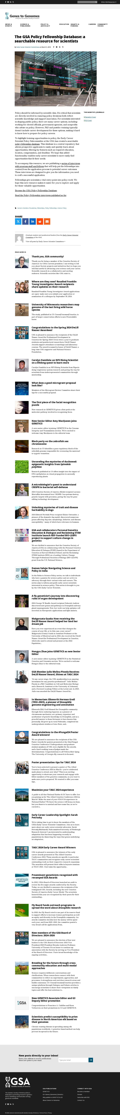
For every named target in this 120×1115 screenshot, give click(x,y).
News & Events (8, 25)
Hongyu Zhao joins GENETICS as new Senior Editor (56, 653)
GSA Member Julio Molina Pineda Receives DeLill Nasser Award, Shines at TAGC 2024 (55, 673)
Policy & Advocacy (45, 25)
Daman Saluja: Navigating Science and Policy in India (53, 569)
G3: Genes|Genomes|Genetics (53, 1094)
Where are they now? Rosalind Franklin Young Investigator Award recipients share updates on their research (54, 284)
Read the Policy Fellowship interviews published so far (40, 195)
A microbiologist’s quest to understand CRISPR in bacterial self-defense (54, 486)
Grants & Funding (75, 25)
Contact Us (80, 1100)
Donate (79, 1094)
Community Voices (103, 25)
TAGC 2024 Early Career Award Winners (54, 847)
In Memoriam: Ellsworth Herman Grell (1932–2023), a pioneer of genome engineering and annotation (53, 702)
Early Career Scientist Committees (28, 47)
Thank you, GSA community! (48, 256)
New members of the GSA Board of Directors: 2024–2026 (51, 934)
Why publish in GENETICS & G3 (53, 1097)
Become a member (83, 1091)
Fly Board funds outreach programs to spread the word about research (56, 906)
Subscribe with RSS (83, 1097)
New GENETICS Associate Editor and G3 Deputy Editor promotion (53, 999)
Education (64, 24)
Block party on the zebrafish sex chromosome (50, 442)
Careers (92, 24)
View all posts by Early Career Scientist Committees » (45, 241)
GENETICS (46, 1091)
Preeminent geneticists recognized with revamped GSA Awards (55, 876)
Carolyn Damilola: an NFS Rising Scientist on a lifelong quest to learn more (55, 361)
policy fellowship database (27, 144)
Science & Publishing (25, 25)
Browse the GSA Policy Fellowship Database (36, 190)
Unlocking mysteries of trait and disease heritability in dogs (55, 509)
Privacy (50, 1113)
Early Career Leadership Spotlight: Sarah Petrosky (55, 816)
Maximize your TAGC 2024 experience (53, 789)
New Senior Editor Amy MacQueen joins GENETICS (54, 422)
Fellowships (40, 208)
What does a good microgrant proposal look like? (54, 384)
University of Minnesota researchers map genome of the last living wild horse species (55, 307)
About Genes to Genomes (51, 1100)
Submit (90, 1060)
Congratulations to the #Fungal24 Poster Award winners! (55, 733)
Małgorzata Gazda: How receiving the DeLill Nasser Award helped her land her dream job (55, 621)
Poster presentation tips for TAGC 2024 (54, 762)
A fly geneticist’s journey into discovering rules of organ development (55, 597)
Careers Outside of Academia (26, 208)
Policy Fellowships (51, 208)
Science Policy (62, 208)
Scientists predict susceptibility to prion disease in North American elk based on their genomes (55, 1019)
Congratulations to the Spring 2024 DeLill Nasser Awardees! (55, 329)
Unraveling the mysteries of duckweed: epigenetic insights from (54, 464)
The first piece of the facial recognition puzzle (54, 403)
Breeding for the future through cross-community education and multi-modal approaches (54, 965)
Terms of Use (43, 1113)
